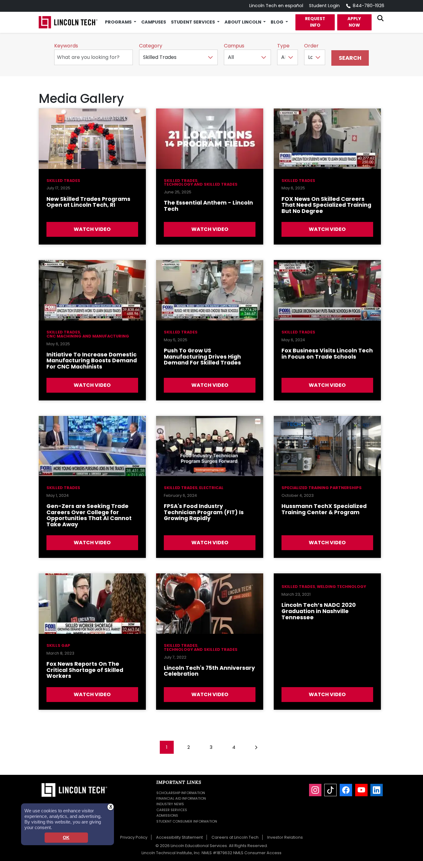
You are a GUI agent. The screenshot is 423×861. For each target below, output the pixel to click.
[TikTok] (330, 790)
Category (150, 45)
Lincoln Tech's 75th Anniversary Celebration (209, 671)
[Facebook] (346, 790)
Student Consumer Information (186, 821)
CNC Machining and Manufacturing (87, 336)
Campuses (153, 22)
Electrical (211, 487)
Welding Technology (341, 586)
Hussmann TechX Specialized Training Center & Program (324, 509)
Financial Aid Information (181, 798)
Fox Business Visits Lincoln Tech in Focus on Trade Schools (327, 353)
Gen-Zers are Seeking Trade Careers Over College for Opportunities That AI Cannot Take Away (89, 515)
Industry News (170, 803)
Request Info (315, 22)
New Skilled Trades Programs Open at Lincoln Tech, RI (88, 202)
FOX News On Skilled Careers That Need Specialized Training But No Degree (326, 205)
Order (311, 45)
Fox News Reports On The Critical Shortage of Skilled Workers (84, 670)
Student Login (324, 5)
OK (66, 837)
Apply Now (354, 22)
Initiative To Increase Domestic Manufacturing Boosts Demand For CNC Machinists (91, 360)
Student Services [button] (193, 22)
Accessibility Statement (179, 837)
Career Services (171, 809)
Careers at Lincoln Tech (235, 837)
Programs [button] (119, 22)
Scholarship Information (180, 792)
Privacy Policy (133, 837)
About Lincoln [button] (243, 22)
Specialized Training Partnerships (321, 487)
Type (283, 45)
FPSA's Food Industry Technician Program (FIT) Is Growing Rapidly (204, 512)
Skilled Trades (63, 180)
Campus (234, 45)
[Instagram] (315, 790)
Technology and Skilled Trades (201, 184)
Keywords (66, 45)
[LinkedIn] (376, 790)
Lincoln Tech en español (276, 5)
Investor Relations (285, 837)
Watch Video (92, 229)
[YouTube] (361, 790)
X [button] (110, 806)
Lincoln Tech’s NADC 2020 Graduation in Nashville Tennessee (318, 611)
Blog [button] (277, 22)
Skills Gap (58, 645)
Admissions (167, 815)
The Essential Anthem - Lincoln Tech (208, 206)
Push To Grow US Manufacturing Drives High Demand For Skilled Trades (202, 356)
